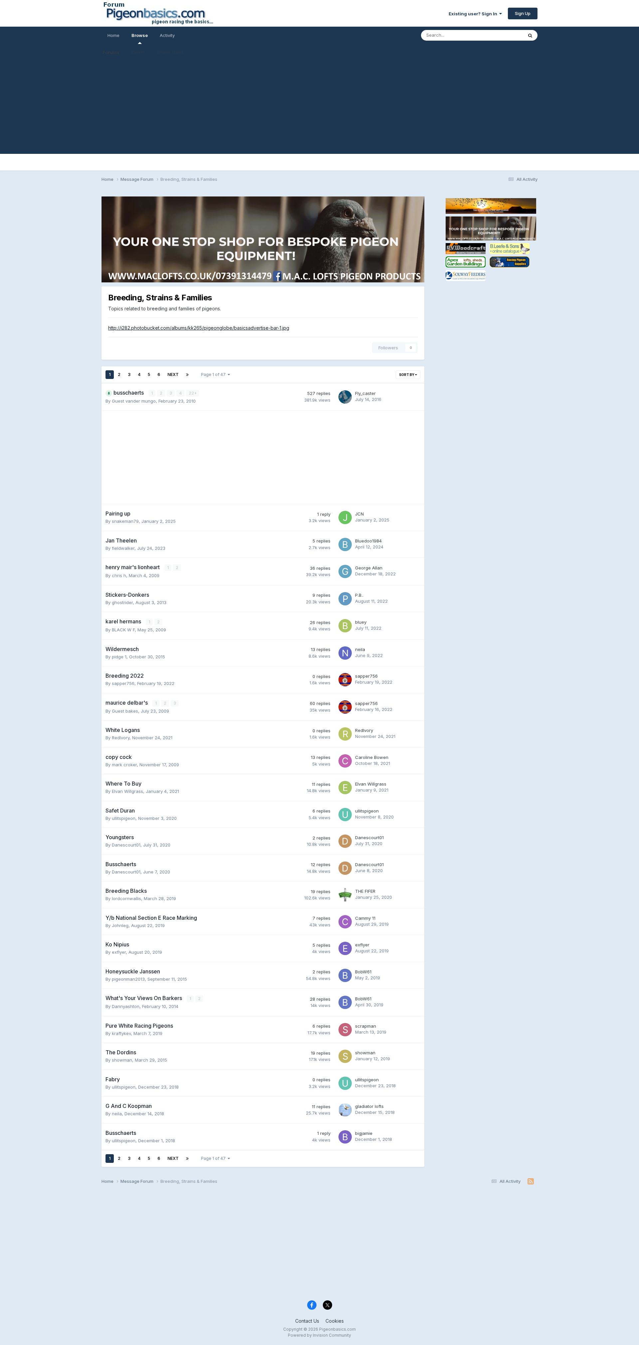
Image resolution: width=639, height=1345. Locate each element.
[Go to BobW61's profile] (345, 975)
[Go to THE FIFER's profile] (345, 894)
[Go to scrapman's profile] (345, 1029)
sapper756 (123, 683)
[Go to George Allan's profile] (345, 571)
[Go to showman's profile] (345, 1056)
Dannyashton (125, 1006)
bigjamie (363, 1133)
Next (173, 374)
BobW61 (363, 971)
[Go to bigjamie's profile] (345, 1137)
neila (360, 649)
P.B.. (359, 595)
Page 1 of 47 (214, 374)
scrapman (365, 1026)
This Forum (503, 35)
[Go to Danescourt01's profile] (345, 841)
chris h (119, 575)
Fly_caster (365, 393)
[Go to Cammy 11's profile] (345, 921)
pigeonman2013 (128, 979)
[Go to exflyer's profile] (345, 948)
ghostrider (122, 602)
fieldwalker (123, 548)
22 (192, 393)
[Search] (530, 35)
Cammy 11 (365, 918)
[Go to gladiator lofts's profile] (345, 1110)
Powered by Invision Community (319, 1335)
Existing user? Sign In (474, 13)
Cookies (334, 1321)
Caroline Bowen (371, 757)
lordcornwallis (126, 898)
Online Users (170, 52)
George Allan (368, 567)
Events (138, 52)
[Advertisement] (319, 107)
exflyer (119, 952)
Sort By (407, 375)
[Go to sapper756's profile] (345, 679)
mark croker (124, 764)
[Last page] (187, 374)
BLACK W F (123, 629)
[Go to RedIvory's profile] (345, 734)
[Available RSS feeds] (530, 1181)
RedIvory (120, 737)
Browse (139, 35)
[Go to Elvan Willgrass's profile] (345, 787)
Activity (167, 35)
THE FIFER (365, 891)
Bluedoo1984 (368, 540)
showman (122, 1060)
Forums (111, 52)
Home (113, 35)
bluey (360, 622)
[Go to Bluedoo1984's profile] (345, 544)
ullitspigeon (123, 818)
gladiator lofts (369, 1106)
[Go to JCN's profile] (345, 517)
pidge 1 (119, 656)
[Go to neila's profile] (345, 653)
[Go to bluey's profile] (345, 625)
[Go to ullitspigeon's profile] (345, 814)
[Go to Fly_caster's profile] (345, 397)
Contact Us (307, 1321)
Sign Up (523, 13)
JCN (359, 513)
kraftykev (121, 1033)
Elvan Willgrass (127, 791)
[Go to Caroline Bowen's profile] (345, 761)
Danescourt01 (126, 844)
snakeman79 (125, 521)
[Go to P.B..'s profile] (345, 598)
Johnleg (120, 925)
